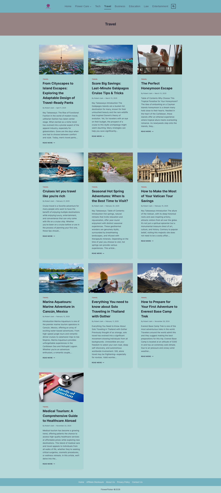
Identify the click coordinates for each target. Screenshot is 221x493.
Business (120, 6)
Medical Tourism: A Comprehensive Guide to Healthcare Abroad (60, 416)
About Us (110, 482)
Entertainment (160, 6)
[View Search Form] (173, 6)
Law (146, 6)
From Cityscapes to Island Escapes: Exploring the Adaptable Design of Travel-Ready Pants (59, 93)
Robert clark (49, 108)
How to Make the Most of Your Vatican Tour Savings (158, 196)
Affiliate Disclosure (95, 482)
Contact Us (137, 482)
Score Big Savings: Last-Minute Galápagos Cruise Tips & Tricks (110, 88)
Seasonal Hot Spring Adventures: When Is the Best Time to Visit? (110, 196)
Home (68, 6)
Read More (49, 143)
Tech (98, 6)
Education (134, 6)
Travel (107, 6)
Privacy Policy (123, 482)
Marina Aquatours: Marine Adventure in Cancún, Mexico (58, 306)
